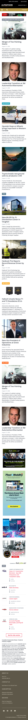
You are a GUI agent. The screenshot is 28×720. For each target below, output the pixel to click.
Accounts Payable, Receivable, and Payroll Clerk (16, 622)
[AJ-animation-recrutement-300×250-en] (14, 467)
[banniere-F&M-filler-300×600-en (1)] (14, 515)
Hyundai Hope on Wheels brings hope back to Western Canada (14, 128)
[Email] (4, 711)
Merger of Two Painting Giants (11, 43)
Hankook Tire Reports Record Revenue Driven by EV (13, 263)
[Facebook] (7, 711)
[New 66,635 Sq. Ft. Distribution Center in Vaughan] (14, 205)
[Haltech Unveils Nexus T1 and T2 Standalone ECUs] (14, 291)
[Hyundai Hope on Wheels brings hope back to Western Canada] (14, 115)
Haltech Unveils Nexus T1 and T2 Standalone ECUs (12, 300)
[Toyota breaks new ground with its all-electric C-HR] (14, 159)
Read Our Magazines (7, 701)
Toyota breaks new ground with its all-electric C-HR (13, 174)
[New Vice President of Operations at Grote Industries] (14, 328)
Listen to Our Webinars (7, 703)
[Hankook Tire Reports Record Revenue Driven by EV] (14, 249)
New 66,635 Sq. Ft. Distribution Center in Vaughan (11, 219)
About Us (4, 676)
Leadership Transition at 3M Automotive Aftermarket (13, 84)
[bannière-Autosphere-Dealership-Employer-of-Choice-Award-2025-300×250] (14, 559)
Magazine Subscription (7, 692)
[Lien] (14, 563)
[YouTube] (15, 711)
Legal (18, 715)
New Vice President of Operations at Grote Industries (11, 342)
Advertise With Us (6, 678)
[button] (26, 5)
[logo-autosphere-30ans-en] (7, 5)
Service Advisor (13, 610)
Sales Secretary (14, 587)
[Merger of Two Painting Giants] (14, 30)
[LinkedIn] (11, 711)
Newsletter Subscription (7, 694)
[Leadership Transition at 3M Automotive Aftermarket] (14, 71)
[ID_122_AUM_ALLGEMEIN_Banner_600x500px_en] (14, 537)
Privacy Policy (23, 715)
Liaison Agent (13, 599)
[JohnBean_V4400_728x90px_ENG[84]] (14, 16)
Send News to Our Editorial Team (9, 685)
